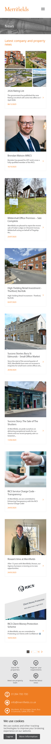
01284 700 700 (19, 694)
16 (38, 651)
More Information (28, 736)
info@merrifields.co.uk (23, 702)
